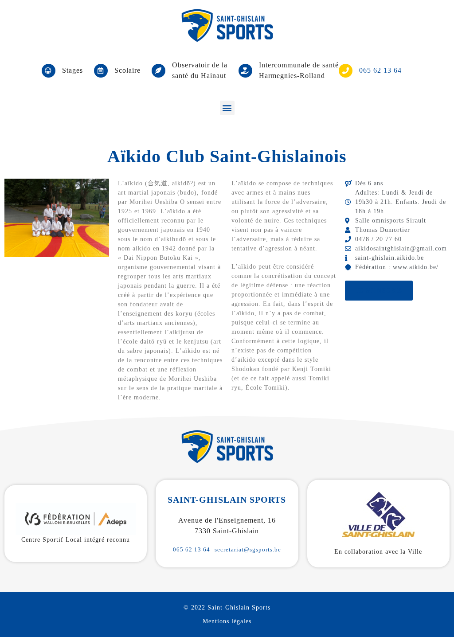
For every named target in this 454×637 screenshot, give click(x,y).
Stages (72, 70)
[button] (227, 108)
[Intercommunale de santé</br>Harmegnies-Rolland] (245, 71)
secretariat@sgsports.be (248, 549)
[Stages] (48, 71)
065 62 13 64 (191, 549)
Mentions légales (227, 621)
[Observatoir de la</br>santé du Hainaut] (158, 71)
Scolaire (127, 70)
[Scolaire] (101, 71)
